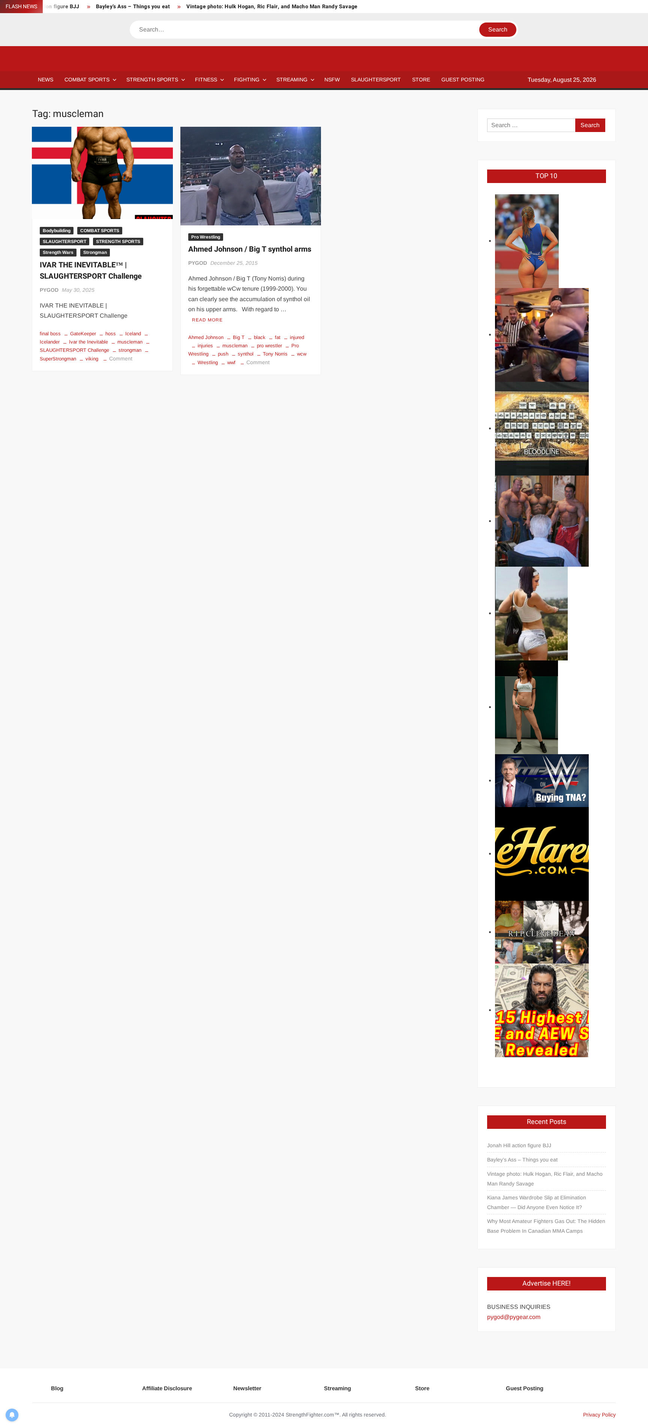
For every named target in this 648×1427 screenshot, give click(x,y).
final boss (50, 333)
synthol (246, 354)
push (223, 354)
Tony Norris (275, 354)
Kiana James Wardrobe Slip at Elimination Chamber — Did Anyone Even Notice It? (536, 1202)
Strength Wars (58, 252)
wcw (301, 354)
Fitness (206, 80)
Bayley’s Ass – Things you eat (133, 7)
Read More (207, 320)
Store (422, 1388)
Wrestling (208, 362)
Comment (120, 359)
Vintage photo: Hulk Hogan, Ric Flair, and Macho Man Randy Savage (271, 7)
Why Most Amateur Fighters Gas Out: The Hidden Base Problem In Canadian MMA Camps (546, 1226)
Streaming (292, 80)
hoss (110, 333)
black (260, 337)
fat (277, 337)
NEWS (45, 80)
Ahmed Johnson (206, 337)
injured (297, 337)
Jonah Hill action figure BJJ (519, 1145)
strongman (129, 350)
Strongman (95, 252)
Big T (238, 337)
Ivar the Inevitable (88, 342)
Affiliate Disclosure (167, 1388)
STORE (421, 80)
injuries (205, 345)
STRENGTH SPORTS (152, 80)
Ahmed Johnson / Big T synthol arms (249, 249)
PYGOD (49, 290)
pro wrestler (269, 345)
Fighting (247, 80)
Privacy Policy (599, 1415)
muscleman (129, 342)
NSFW (332, 80)
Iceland (133, 333)
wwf (231, 362)
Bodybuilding (56, 230)
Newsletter (247, 1388)
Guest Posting (524, 1388)
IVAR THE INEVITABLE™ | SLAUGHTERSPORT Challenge (91, 271)
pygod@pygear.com (513, 1317)
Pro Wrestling (205, 237)
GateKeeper (83, 333)
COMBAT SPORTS (87, 80)
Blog (57, 1388)
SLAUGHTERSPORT (376, 80)
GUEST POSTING (462, 80)
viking (92, 359)
